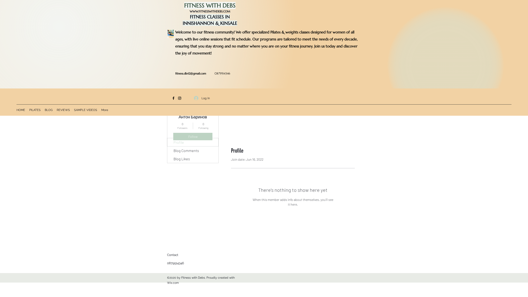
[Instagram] (180, 98)
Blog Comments (186, 150)
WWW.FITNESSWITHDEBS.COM (210, 11)
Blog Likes (181, 159)
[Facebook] (173, 98)
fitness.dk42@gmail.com (190, 73)
